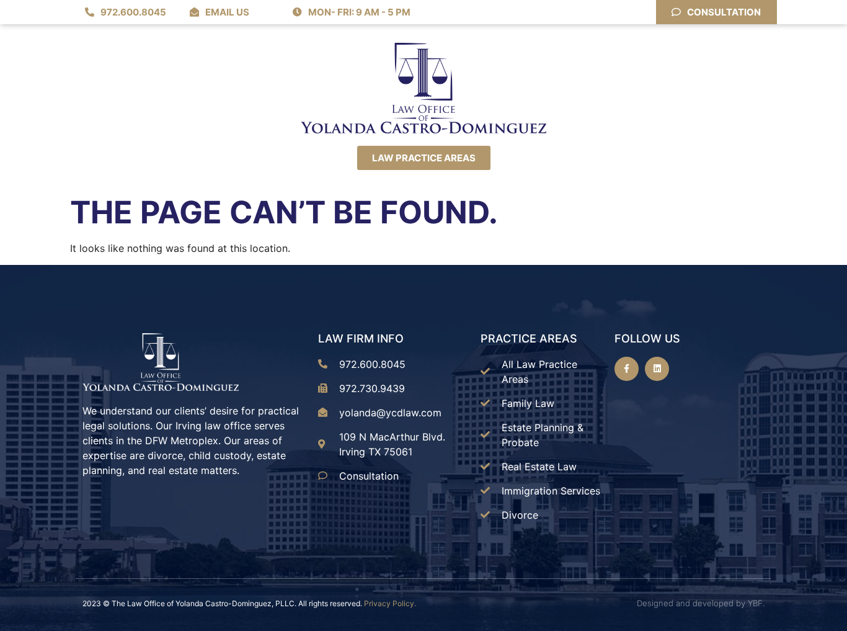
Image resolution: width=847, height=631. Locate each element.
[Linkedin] (657, 369)
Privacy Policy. (390, 603)
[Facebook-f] (626, 369)
